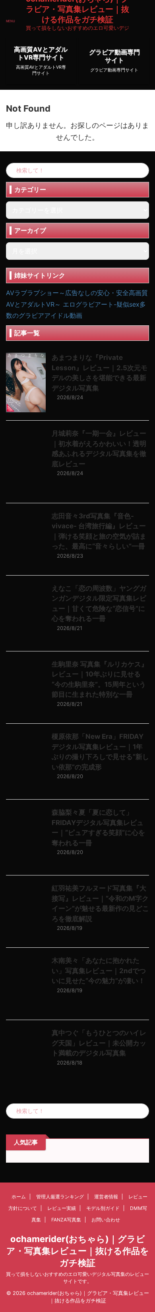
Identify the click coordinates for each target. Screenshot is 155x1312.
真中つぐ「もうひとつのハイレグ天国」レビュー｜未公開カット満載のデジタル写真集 (99, 1043)
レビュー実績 (61, 1208)
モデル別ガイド (103, 1208)
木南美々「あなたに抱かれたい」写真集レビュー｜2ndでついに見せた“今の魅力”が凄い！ (99, 970)
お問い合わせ (105, 1220)
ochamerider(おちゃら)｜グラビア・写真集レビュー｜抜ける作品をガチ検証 (77, 1251)
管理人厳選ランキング (60, 1197)
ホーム (19, 1197)
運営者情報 (106, 1197)
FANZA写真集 (66, 1220)
